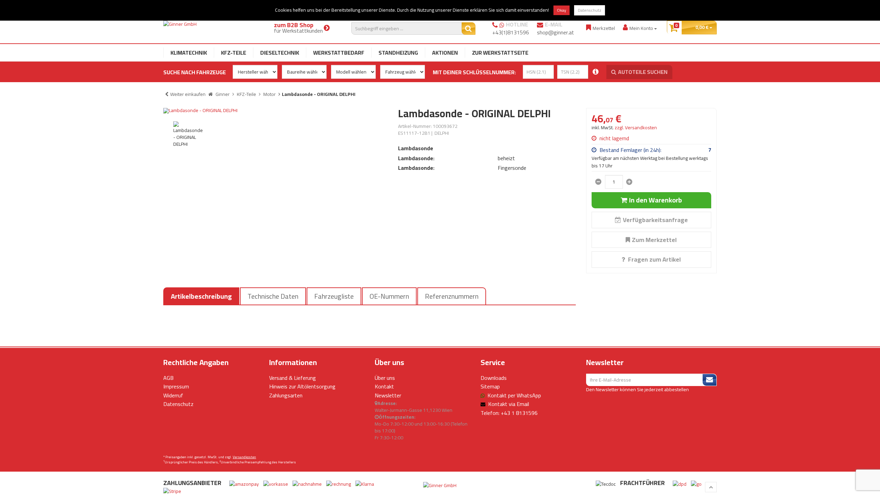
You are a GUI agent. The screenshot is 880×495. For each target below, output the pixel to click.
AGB (168, 378)
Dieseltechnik (279, 52)
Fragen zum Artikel (654, 259)
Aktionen (445, 52)
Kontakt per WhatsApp (514, 395)
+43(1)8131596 (510, 32)
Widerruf (173, 395)
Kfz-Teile (233, 52)
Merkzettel (604, 28)
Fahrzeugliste (334, 296)
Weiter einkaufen (188, 94)
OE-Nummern (389, 296)
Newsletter (388, 395)
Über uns (385, 378)
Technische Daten (273, 296)
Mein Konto (641, 28)
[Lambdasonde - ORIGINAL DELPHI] (275, 110)
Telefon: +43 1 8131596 (509, 413)
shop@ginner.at (555, 32)
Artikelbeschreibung (201, 296)
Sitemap (490, 386)
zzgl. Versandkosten (636, 127)
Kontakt (384, 386)
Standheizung (398, 52)
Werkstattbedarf (338, 52)
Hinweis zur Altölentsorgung (302, 386)
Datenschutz (589, 10)
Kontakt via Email (508, 404)
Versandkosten (244, 457)
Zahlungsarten (285, 395)
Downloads (494, 378)
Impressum (176, 386)
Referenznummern (451, 296)
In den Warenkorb (655, 200)
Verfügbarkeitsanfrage (655, 220)
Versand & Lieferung (292, 378)
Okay (561, 10)
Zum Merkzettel (654, 239)
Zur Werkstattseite (500, 52)
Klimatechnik (188, 52)
